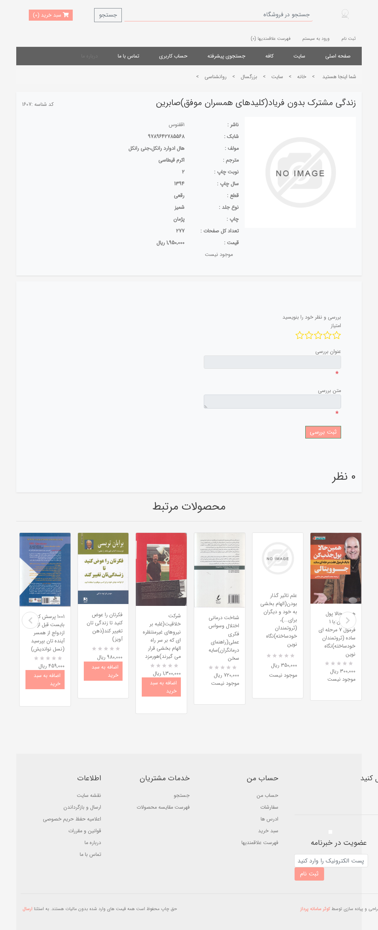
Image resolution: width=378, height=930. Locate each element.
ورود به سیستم (316, 38)
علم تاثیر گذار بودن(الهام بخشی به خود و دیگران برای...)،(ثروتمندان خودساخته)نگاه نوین (278, 619)
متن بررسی (329, 390)
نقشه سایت (89, 795)
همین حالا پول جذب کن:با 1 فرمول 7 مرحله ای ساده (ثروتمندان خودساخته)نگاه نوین (337, 634)
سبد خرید (268, 831)
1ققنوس (177, 125)
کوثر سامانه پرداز (315, 908)
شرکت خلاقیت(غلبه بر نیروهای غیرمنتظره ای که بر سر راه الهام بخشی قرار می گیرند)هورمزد (162, 636)
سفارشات (269, 807)
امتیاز (336, 326)
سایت (299, 56)
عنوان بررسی (328, 351)
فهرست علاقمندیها (259, 843)
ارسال (27, 908)
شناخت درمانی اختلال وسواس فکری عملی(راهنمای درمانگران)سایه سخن (224, 638)
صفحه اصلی (338, 56)
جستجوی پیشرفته (226, 56)
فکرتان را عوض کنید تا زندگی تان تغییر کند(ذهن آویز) (105, 627)
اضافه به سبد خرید (47, 680)
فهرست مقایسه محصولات (163, 807)
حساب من (267, 795)
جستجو (108, 15)
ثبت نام (348, 38)
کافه (269, 56)
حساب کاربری (173, 56)
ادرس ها (269, 819)
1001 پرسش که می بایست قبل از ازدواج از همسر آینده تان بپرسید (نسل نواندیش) (46, 633)
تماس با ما (128, 56)
